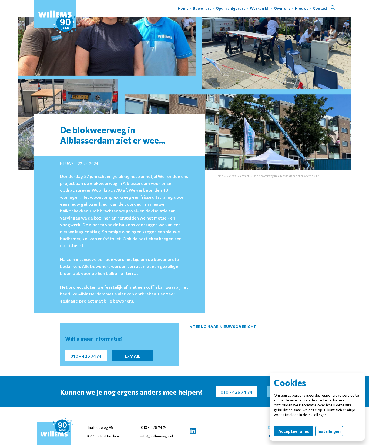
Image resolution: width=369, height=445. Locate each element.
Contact (320, 8)
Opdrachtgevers (231, 8)
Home (183, 8)
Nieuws (301, 8)
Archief (244, 176)
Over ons (282, 8)
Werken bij (260, 8)
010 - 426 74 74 (154, 427)
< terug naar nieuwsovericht (223, 326)
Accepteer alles (293, 431)
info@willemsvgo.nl (156, 436)
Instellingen (329, 431)
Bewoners (202, 8)
